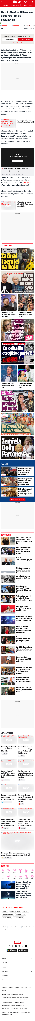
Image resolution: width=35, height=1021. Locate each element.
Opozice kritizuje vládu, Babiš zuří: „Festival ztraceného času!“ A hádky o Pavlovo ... (25, 471)
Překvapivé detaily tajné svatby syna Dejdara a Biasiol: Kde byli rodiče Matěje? (23, 550)
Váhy (3, 878)
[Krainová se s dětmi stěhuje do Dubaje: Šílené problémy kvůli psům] (8, 640)
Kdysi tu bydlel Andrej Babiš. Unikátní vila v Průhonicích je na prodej (23, 679)
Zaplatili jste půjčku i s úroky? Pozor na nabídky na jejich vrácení (23, 608)
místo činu (4, 930)
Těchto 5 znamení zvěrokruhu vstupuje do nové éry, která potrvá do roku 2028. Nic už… (23, 895)
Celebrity (5, 911)
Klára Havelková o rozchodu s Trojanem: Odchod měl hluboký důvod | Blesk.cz (24, 589)
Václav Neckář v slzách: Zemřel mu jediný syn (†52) (24, 559)
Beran (3, 872)
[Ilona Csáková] (3, 25)
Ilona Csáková (30, 927)
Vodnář (26, 878)
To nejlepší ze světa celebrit (12, 907)
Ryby (32, 878)
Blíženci (14, 872)
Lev (26, 872)
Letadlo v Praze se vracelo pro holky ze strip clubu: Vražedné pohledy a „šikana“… (24, 670)
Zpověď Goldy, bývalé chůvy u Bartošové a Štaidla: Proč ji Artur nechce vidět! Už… (24, 649)
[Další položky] (32, 5)
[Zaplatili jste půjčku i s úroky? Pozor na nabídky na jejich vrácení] (8, 609)
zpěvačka (4, 927)
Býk (8, 872)
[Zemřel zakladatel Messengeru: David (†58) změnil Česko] (8, 660)
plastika (10, 927)
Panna (32, 872)
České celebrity (7, 917)
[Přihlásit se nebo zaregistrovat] (32, 1)
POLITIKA (4, 464)
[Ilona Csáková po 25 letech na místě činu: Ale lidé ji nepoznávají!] (3, 23)
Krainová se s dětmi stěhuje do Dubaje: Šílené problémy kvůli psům (23, 639)
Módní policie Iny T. (8, 914)
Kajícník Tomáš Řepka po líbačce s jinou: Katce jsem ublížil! (24, 689)
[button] (11, 950)
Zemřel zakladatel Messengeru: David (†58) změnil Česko (23, 659)
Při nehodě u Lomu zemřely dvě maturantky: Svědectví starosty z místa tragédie (24, 618)
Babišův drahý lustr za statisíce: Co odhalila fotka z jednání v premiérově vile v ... (25, 481)
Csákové (27, 182)
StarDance (25, 911)
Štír (8, 878)
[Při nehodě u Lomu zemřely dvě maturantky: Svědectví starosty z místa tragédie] (8, 620)
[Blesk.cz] (17, 2)
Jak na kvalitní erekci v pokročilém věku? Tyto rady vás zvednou (23, 578)
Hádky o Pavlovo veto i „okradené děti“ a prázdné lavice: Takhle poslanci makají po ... (25, 492)
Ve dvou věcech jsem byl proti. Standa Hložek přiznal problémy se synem (24, 598)
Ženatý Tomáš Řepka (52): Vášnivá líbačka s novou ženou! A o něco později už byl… (24, 540)
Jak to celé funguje (17, 42)
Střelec (14, 878)
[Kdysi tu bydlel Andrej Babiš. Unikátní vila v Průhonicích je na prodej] (8, 681)
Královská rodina (20, 914)
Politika (4, 475)
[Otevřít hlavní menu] (1, 1)
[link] (9, 946)
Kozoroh (20, 878)
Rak (20, 872)
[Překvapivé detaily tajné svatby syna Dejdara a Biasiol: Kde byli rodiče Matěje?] (8, 551)
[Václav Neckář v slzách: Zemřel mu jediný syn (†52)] (8, 561)
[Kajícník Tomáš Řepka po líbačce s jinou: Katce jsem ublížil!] (8, 691)
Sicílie (23, 927)
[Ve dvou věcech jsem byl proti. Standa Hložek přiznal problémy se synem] (8, 599)
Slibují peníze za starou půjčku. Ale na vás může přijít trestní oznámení (23, 570)
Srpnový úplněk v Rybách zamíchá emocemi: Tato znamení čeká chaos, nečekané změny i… (23, 885)
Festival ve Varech (15, 911)
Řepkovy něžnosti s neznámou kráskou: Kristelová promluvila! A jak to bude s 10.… (23, 629)
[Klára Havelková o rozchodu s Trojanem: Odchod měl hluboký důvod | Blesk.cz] (8, 589)
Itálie (15, 927)
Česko (19, 927)
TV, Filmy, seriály (18, 917)
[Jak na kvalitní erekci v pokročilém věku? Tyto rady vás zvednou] (8, 579)
